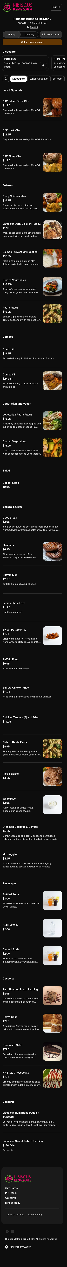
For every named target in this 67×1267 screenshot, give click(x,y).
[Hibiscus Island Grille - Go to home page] (17, 7)
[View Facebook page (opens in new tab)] (7, 1231)
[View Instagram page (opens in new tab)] (12, 1231)
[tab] (12, 34)
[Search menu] (6, 79)
